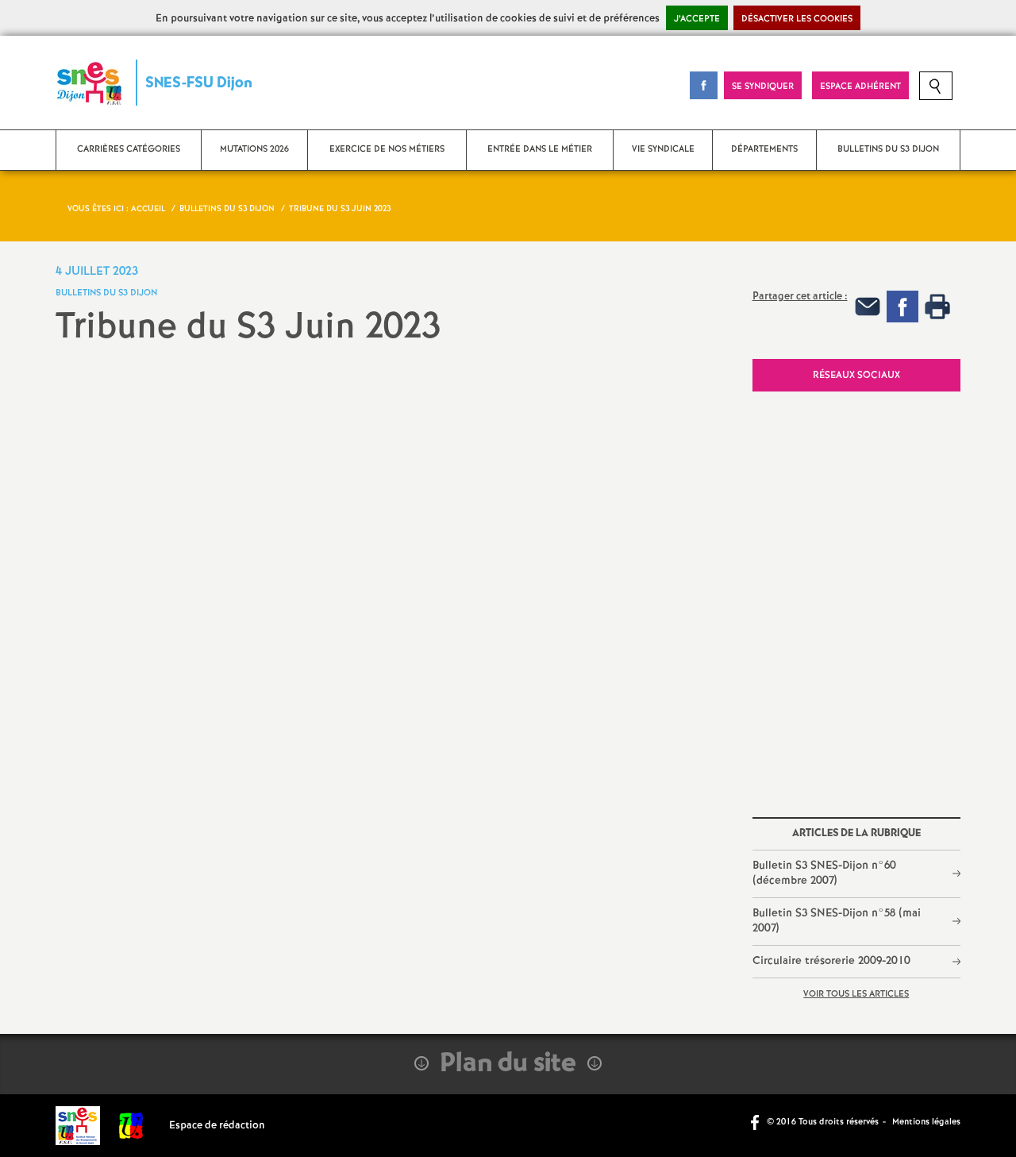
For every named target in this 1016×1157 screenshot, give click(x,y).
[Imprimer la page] (937, 306)
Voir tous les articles (856, 994)
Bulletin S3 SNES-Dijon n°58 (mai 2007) (836, 921)
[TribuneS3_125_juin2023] (392, 621)
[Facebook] (902, 306)
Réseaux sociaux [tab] (856, 375)
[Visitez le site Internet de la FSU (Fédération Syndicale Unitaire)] (131, 1125)
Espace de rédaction (217, 1125)
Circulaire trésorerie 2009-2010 (831, 961)
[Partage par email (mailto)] (867, 306)
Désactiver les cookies (796, 19)
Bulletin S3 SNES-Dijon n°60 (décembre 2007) (824, 873)
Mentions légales (926, 1122)
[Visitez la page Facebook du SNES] (756, 1121)
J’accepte (697, 19)
